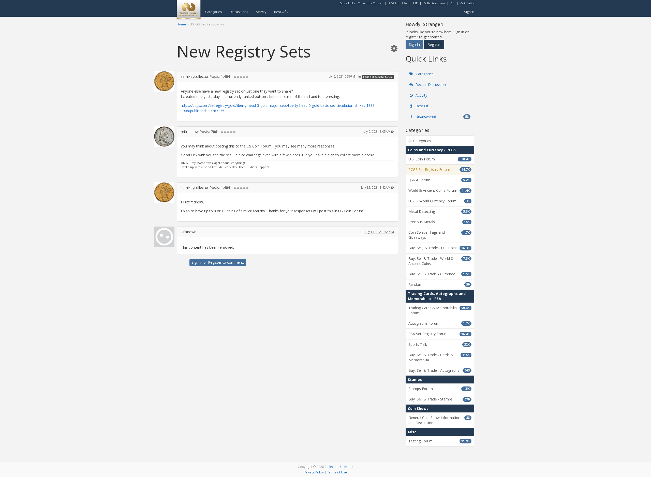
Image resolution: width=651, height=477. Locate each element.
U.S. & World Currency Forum (439, 201)
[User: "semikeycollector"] (164, 81)
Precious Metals (439, 221)
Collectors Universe (338, 467)
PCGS (392, 3)
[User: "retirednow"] (164, 136)
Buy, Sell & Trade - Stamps (439, 399)
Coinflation (468, 3)
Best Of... (281, 11)
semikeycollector (195, 76)
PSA (404, 3)
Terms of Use (337, 472)
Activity (261, 11)
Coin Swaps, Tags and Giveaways (439, 235)
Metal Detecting (439, 211)
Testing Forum (439, 441)
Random (439, 284)
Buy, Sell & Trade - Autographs (439, 370)
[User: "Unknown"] (164, 237)
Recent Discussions (431, 84)
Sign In (469, 11)
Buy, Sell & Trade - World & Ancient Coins (439, 261)
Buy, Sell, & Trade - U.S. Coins (439, 247)
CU (452, 3)
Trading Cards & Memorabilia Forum (439, 310)
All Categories (419, 140)
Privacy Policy (314, 472)
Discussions (239, 11)
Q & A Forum (439, 179)
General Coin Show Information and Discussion (439, 420)
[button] (394, 48)
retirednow (190, 131)
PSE (415, 3)
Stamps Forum (439, 388)
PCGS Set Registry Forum (378, 76)
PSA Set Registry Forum (439, 333)
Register (214, 262)
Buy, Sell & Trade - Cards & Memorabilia (439, 357)
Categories (213, 11)
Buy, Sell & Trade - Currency (439, 274)
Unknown (188, 231)
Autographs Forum (439, 323)
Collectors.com (434, 3)
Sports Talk (439, 344)
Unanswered (442, 116)
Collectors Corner (370, 3)
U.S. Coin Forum (439, 159)
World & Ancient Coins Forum (439, 190)
